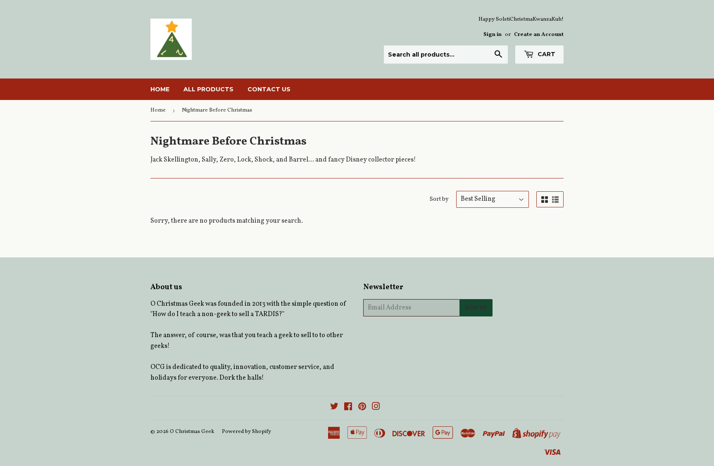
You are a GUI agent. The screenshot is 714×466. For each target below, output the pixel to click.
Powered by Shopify (246, 431)
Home (159, 89)
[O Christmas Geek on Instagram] (376, 407)
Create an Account (539, 34)
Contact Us (269, 89)
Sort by (439, 199)
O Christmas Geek (192, 431)
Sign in (492, 34)
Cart (545, 54)
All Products (208, 89)
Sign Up (476, 307)
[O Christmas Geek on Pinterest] (362, 407)
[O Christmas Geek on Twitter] (334, 407)
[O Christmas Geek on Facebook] (348, 407)
